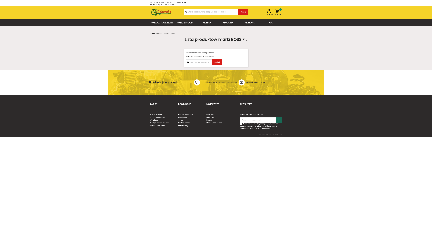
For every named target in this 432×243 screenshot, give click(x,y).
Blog (271, 22)
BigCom (278, 134)
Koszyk (209, 120)
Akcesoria (228, 22)
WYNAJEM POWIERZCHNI (162, 22)
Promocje (249, 22)
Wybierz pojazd (185, 22)
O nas (180, 120)
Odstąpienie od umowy (159, 123)
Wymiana (154, 120)
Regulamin (182, 117)
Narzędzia (206, 22)
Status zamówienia (157, 126)
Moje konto (210, 114)
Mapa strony (183, 126)
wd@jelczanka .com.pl (255, 82)
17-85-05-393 (158, 2)
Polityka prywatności (186, 114)
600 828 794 (207, 82)
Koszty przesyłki (156, 114)
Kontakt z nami (184, 123)
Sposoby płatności (157, 117)
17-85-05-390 (170, 2)
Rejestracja (210, 117)
